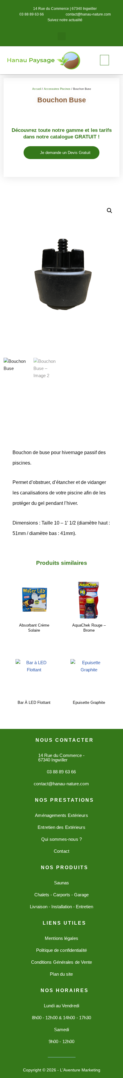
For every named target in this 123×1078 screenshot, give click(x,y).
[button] (62, 36)
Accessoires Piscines (57, 88)
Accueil (36, 88)
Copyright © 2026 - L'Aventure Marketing (61, 1070)
